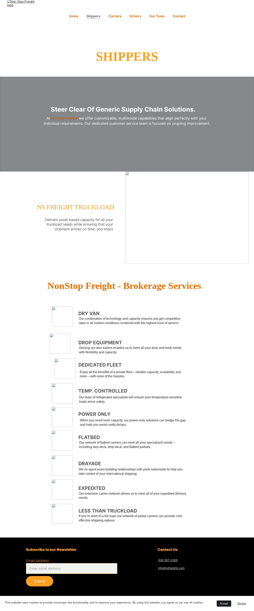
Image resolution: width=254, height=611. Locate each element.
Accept (224, 603)
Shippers (93, 16)
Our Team (157, 16)
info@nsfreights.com (171, 568)
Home (73, 16)
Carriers (115, 16)
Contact (179, 16)
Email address (37, 561)
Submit (39, 581)
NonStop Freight (64, 118)
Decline (242, 603)
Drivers (135, 16)
